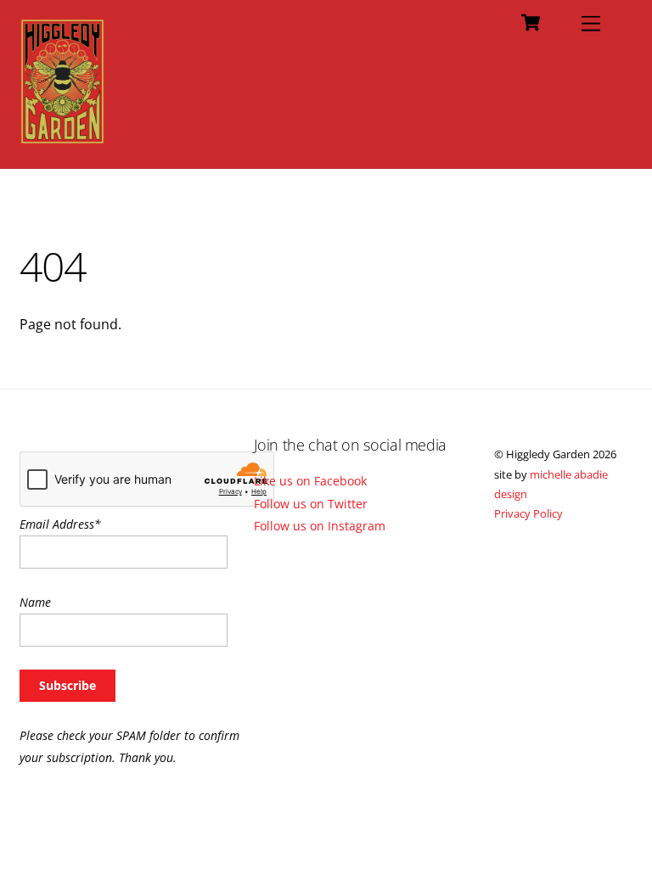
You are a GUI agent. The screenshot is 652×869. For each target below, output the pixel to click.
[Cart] (531, 23)
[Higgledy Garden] (62, 137)
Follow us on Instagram (319, 526)
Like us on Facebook (310, 481)
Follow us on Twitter (311, 504)
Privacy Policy (528, 513)
